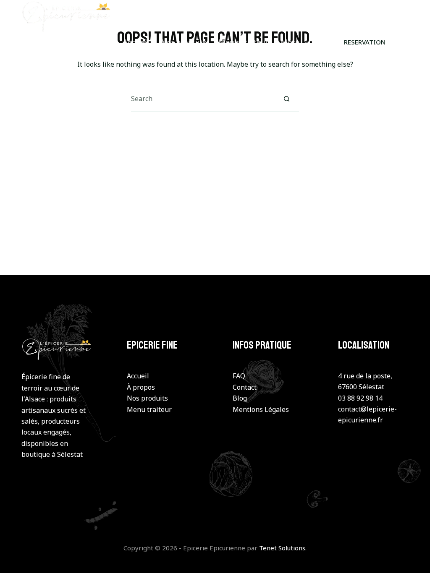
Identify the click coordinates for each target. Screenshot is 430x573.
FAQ (239, 375)
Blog (240, 398)
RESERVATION (364, 42)
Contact (245, 387)
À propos (141, 387)
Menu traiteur (243, 42)
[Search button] (286, 98)
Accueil (135, 42)
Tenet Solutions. (283, 548)
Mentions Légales (261, 409)
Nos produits (183, 42)
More (290, 42)
